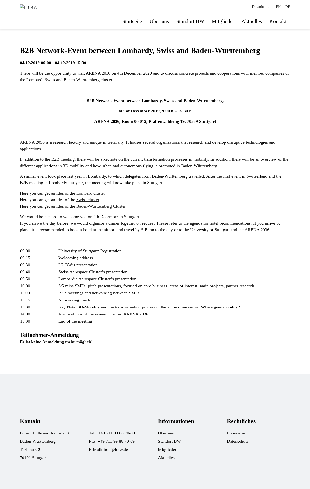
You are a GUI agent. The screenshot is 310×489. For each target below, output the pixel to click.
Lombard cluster (90, 193)
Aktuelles (251, 21)
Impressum (236, 433)
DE (287, 6)
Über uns (159, 21)
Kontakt (278, 21)
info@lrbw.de (116, 449)
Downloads (260, 6)
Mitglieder (223, 21)
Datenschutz (237, 441)
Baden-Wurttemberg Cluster (101, 206)
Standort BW (190, 21)
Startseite (132, 21)
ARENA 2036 (32, 142)
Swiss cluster (87, 199)
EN (278, 6)
